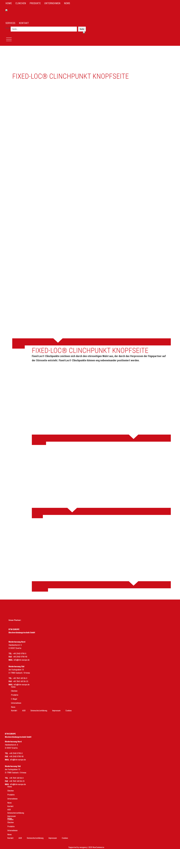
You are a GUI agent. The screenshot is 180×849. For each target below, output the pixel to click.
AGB (23, 710)
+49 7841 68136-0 (20, 678)
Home (13, 687)
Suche (8, 28)
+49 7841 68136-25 (20, 681)
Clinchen (14, 691)
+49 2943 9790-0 (19, 653)
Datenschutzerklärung (38, 710)
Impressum (56, 710)
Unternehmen (16, 703)
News (13, 707)
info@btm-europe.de (22, 660)
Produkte (14, 695)
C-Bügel (14, 699)
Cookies (69, 710)
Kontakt (14, 710)
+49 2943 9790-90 (20, 657)
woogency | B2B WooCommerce (91, 847)
